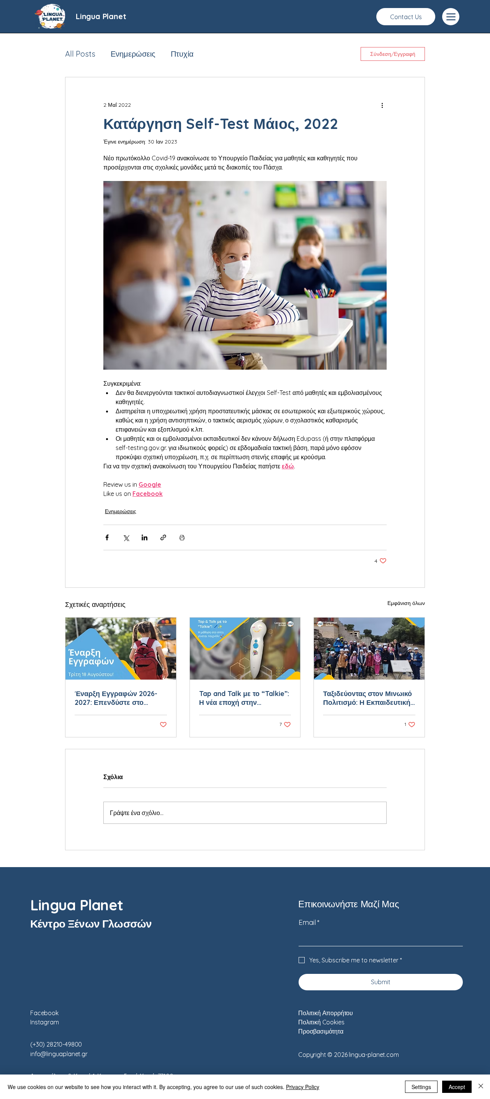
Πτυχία (182, 54)
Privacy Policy (302, 1087)
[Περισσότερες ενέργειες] (382, 104)
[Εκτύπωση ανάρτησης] (182, 537)
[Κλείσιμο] (480, 1087)
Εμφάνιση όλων (406, 603)
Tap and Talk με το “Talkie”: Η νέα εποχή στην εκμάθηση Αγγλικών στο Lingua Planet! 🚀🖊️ (244, 698)
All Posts (80, 54)
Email (309, 922)
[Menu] (450, 16)
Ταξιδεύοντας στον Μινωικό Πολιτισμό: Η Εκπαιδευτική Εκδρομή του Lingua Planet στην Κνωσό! (367, 698)
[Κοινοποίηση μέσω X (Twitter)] (125, 537)
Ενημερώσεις (133, 54)
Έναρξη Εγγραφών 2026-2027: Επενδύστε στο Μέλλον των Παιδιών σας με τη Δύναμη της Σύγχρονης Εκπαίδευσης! (120, 698)
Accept (457, 1087)
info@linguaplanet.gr (59, 1054)
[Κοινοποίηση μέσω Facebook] (107, 537)
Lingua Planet (101, 16)
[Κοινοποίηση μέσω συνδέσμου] (163, 537)
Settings (421, 1087)
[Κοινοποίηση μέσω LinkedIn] (144, 537)
